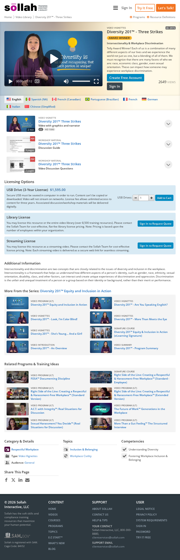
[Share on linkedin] (20, 480)
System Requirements (151, 520)
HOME (52, 509)
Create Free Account (125, 77)
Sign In (114, 86)
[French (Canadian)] (66, 99)
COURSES (54, 520)
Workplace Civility (81, 456)
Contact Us (100, 514)
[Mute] (66, 82)
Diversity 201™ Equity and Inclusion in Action (75, 291)
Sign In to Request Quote (155, 224)
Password (143, 532)
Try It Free (145, 8)
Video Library (24, 17)
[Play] (9, 82)
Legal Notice (145, 509)
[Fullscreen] (97, 82)
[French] (130, 99)
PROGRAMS (55, 526)
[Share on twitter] (13, 480)
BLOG (52, 549)
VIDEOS (53, 514)
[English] (13, 99)
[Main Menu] (84, 8)
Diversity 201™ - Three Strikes (53, 17)
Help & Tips (100, 520)
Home (8, 17)
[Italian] (13, 106)
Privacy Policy (146, 514)
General (29, 463)
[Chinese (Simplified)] (39, 106)
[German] (150, 99)
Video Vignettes (28, 456)
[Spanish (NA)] (36, 99)
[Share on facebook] (6, 480)
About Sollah (102, 509)
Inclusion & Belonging (84, 449)
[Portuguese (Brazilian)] (102, 99)
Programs (139, 17)
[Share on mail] (27, 480)
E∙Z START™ (55, 537)
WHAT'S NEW (56, 543)
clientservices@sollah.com (108, 537)
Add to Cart (164, 198)
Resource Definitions (162, 17)
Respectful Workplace (25, 449)
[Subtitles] (37, 82)
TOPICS (53, 532)
